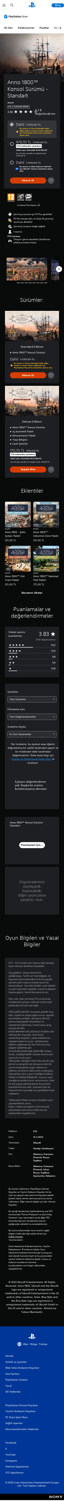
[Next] (59, 269)
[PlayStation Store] (16, 16)
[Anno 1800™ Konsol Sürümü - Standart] (27, 269)
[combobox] (32, 699)
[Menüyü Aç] (4, 5)
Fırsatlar (44, 27)
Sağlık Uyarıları (16, 1236)
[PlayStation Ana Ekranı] (32, 5)
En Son (8, 27)
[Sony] (56, 1499)
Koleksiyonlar (26, 27)
